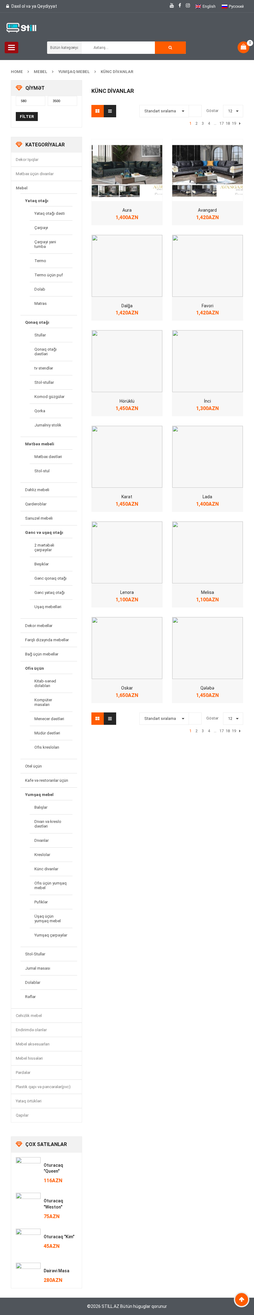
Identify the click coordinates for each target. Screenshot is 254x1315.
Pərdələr (23, 1072)
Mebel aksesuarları (33, 1044)
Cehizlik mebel (29, 1015)
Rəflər (30, 996)
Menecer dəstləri (49, 718)
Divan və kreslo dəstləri (47, 823)
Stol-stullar (44, 382)
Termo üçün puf (48, 275)
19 (234, 123)
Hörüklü (127, 401)
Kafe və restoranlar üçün (46, 780)
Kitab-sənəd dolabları (45, 683)
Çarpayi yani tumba (45, 244)
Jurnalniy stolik (47, 425)
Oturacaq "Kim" (59, 1236)
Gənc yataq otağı (49, 592)
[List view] (110, 111)
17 (221, 123)
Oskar (127, 688)
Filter (27, 116)
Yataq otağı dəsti (49, 213)
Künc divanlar (46, 869)
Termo (40, 260)
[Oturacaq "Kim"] (28, 1241)
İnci (207, 401)
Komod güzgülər (49, 396)
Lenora (127, 592)
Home (17, 71)
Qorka (39, 411)
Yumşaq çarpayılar (50, 935)
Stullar (40, 335)
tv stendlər (43, 368)
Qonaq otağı (37, 322)
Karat (126, 496)
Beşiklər (41, 564)
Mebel (40, 71)
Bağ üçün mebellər (41, 654)
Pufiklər (41, 902)
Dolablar (32, 982)
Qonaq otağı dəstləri (45, 351)
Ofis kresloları (46, 747)
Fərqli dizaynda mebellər (47, 640)
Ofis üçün (34, 668)
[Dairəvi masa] (28, 1275)
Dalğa (127, 305)
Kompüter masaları (43, 702)
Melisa (207, 592)
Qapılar (22, 1115)
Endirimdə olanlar (31, 1029)
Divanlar (41, 840)
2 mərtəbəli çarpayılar (44, 547)
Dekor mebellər (38, 625)
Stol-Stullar (35, 954)
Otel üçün (33, 766)
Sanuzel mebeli (39, 518)
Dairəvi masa (56, 1270)
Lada (207, 496)
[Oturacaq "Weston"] (28, 1205)
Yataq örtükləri (29, 1101)
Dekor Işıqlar (27, 159)
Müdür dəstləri (47, 733)
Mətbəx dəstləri (48, 456)
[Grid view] (97, 111)
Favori (207, 305)
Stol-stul (42, 471)
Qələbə (207, 688)
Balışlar (40, 807)
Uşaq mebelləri (47, 606)
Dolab (39, 289)
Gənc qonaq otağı (50, 578)
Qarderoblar (35, 504)
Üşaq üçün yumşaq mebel (47, 918)
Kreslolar (42, 854)
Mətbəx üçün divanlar (35, 173)
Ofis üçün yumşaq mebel (50, 885)
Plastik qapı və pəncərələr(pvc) (43, 1086)
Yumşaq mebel (74, 71)
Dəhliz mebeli (37, 489)
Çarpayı (41, 227)
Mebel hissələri (29, 1058)
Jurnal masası (37, 968)
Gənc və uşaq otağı (44, 532)
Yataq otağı (36, 200)
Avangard (207, 210)
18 (228, 123)
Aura (127, 210)
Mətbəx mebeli (39, 444)
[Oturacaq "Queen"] (28, 1169)
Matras (40, 303)
